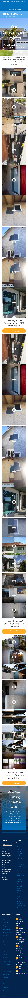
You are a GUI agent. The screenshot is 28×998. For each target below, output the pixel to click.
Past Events (6, 958)
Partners (5, 954)
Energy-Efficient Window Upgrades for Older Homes (20, 852)
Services (5, 987)
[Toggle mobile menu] (21, 14)
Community (6, 929)
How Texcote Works (7, 934)
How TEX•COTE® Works (6, 941)
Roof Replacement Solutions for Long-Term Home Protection (21, 902)
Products (5, 968)
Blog (4, 925)
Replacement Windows (7, 973)
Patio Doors (6, 964)
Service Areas (5, 982)
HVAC (4, 948)
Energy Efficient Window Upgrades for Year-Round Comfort (20, 886)
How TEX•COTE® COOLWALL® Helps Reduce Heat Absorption (21, 868)
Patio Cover (6, 961)
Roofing (5, 977)
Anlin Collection (6, 921)
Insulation (6, 951)
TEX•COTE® (6, 990)
